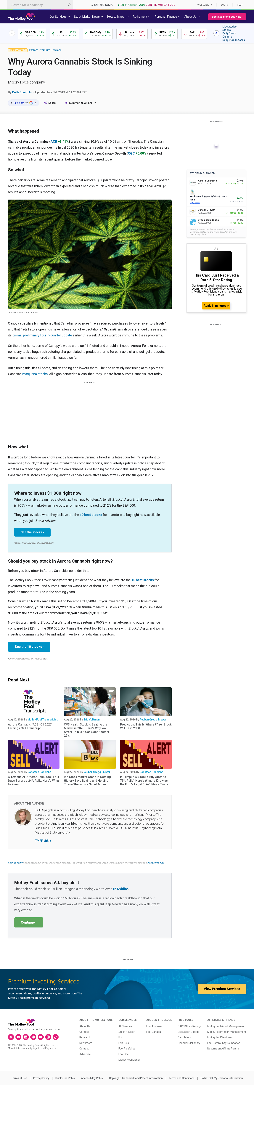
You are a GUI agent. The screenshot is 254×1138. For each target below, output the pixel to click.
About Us (84, 1026)
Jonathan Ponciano (39, 772)
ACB (54, 141)
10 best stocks (91, 515)
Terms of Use (19, 1078)
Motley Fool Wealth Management (226, 1031)
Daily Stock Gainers (229, 35)
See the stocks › (32, 532)
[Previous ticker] (12, 33)
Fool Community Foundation (223, 1042)
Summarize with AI (80, 102)
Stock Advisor (126, 1031)
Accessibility (204, 5)
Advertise (85, 1054)
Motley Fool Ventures (219, 1037)
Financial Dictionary (189, 1042)
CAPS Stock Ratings (189, 1026)
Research (85, 1037)
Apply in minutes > (216, 305)
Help (239, 5)
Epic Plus (123, 1042)
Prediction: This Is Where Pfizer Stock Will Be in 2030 (145, 726)
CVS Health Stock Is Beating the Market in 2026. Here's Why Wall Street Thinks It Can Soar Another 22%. (86, 730)
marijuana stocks (35, 374)
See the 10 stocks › (29, 647)
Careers (84, 1031)
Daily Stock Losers (233, 39)
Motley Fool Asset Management (226, 1026)
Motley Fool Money (129, 1059)
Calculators (184, 1037)
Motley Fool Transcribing (43, 719)
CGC (131, 153)
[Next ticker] (216, 33)
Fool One (123, 1054)
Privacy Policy (41, 1078)
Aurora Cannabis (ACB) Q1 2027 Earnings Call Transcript (30, 726)
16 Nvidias (120, 889)
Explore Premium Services (45, 50)
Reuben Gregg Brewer (153, 719)
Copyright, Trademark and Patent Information (136, 1078)
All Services (125, 1026)
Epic (120, 1037)
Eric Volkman (91, 719)
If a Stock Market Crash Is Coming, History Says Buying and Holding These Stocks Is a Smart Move (88, 780)
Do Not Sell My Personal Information (222, 1078)
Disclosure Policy (65, 1078)
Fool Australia (154, 1026)
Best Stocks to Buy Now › (227, 16)
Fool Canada (153, 1031)
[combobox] (40, 4)
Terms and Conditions (181, 1078)
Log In (224, 5)
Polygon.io (50, 1048)
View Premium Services (222, 989)
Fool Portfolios (126, 1048)
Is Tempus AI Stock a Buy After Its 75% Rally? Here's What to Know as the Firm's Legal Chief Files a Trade (144, 780)
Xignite (36, 1048)
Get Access (195, 203)
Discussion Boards (188, 1031)
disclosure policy (155, 862)
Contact (84, 1048)
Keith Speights (22, 92)
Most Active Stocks (229, 28)
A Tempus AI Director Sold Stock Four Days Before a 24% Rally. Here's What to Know (33, 780)
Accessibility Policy (92, 1078)
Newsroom (85, 1042)
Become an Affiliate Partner (223, 1048)
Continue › (28, 922)
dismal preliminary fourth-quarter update (42, 335)
